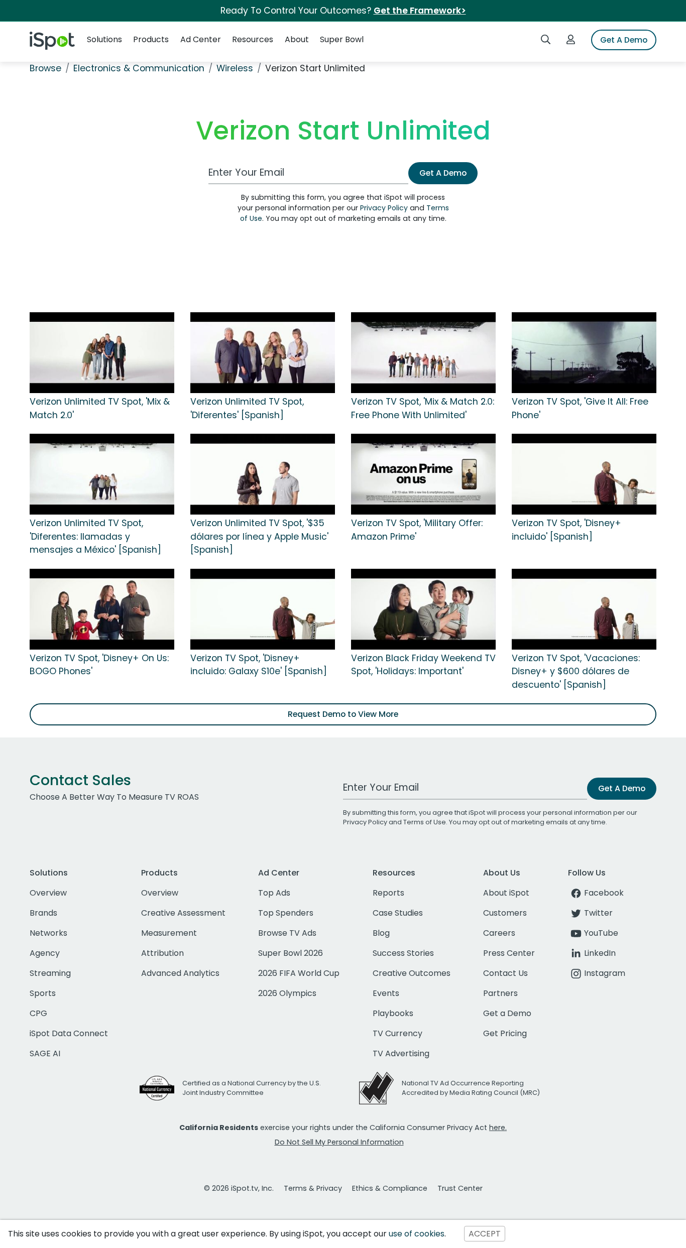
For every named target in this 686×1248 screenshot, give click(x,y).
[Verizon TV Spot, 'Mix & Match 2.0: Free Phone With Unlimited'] (423, 352)
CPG (38, 1013)
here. (498, 1127)
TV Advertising (401, 1053)
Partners (500, 993)
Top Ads (274, 893)
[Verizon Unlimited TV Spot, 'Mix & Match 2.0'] (102, 352)
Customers (505, 913)
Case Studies (398, 913)
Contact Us (505, 973)
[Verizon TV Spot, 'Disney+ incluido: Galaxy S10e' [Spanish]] (262, 608)
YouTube (601, 933)
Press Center (509, 953)
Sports (43, 993)
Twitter (598, 913)
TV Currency (397, 1033)
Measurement (169, 933)
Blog (381, 933)
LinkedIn (600, 953)
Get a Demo (507, 1013)
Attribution (162, 953)
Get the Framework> (420, 11)
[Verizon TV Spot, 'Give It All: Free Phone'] (584, 352)
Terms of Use (424, 822)
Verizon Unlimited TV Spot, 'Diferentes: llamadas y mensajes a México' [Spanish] (95, 536)
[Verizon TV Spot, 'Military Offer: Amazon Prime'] (423, 474)
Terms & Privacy (313, 1188)
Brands (43, 913)
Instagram (604, 973)
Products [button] (151, 39)
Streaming (50, 973)
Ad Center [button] (200, 39)
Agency (45, 953)
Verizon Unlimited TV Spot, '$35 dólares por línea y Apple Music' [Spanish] (259, 536)
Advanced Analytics (180, 973)
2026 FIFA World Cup (298, 973)
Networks (48, 933)
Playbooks (393, 1013)
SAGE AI (45, 1053)
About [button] (297, 39)
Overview (48, 893)
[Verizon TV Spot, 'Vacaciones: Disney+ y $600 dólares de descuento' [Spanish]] (584, 608)
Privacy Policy (384, 208)
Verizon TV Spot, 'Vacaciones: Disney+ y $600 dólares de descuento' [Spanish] (576, 671)
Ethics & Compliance (389, 1188)
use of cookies (416, 1233)
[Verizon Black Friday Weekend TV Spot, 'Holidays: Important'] (423, 608)
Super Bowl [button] (342, 39)
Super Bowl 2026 (290, 953)
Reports (388, 893)
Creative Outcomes (411, 973)
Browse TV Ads (287, 933)
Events (386, 993)
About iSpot (506, 893)
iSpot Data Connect (69, 1033)
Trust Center (460, 1188)
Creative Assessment (183, 913)
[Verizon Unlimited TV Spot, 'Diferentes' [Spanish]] (262, 352)
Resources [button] (252, 39)
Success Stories (403, 953)
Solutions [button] (104, 39)
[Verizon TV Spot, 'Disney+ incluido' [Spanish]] (584, 474)
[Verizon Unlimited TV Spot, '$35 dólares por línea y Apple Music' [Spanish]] (262, 474)
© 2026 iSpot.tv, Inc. (239, 1188)
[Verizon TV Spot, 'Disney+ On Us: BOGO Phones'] (102, 608)
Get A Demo (623, 40)
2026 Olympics (287, 993)
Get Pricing (505, 1033)
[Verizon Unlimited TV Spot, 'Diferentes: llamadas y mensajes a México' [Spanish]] (102, 474)
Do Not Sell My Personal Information (339, 1142)
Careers (499, 933)
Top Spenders (285, 913)
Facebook (604, 893)
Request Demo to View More (343, 714)
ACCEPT (485, 1233)
